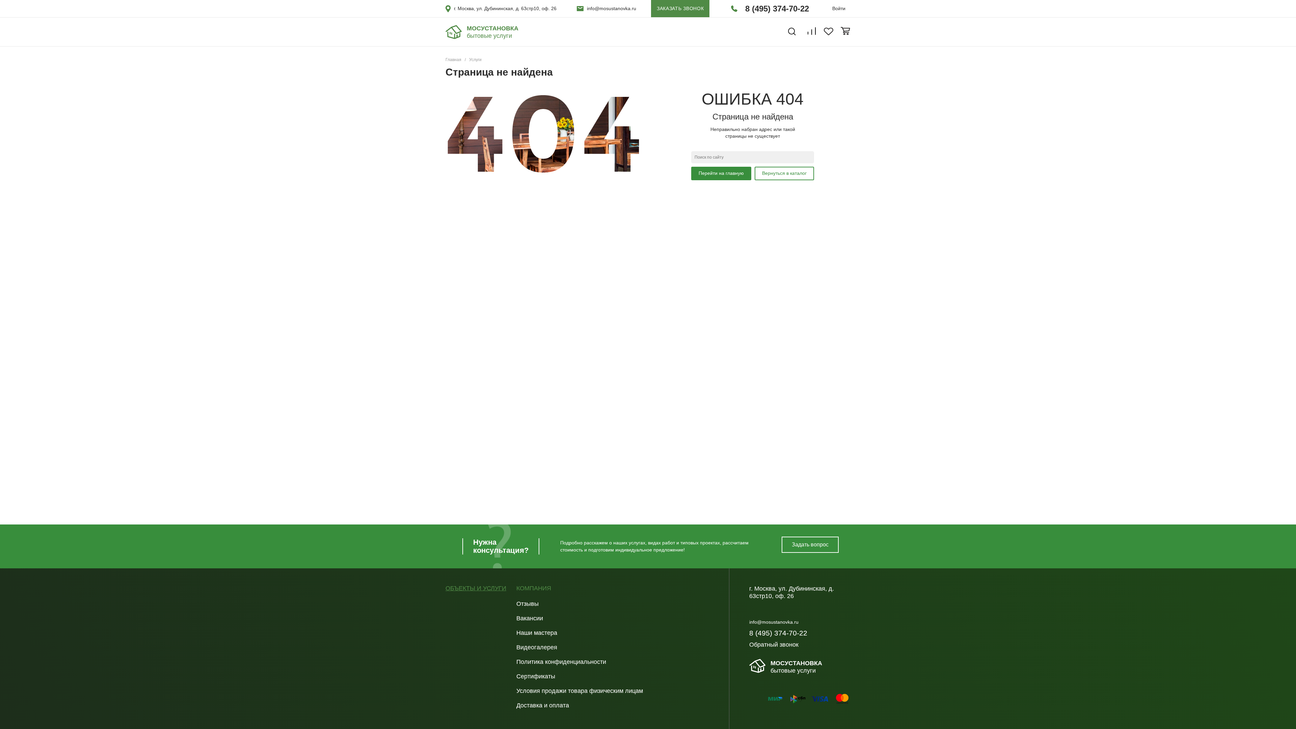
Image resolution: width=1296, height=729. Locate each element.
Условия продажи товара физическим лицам (579, 690)
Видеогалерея (536, 647)
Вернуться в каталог (784, 173)
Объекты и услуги (476, 588)
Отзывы (527, 603)
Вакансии (529, 618)
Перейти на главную (721, 173)
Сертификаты (535, 676)
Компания (533, 588)
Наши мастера (536, 632)
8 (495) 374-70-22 (777, 8)
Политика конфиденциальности (561, 661)
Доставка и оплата (542, 705)
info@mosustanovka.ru (611, 8)
